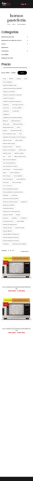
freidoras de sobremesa (9, 150)
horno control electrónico (9, 163)
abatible (18, 78)
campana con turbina (8, 98)
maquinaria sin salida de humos (11, 211)
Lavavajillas (4, 54)
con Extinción (15, 111)
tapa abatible (20, 221)
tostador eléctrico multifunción (11, 234)
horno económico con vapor (10, 166)
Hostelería (5, 195)
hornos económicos (8, 179)
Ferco (20, 133)
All (4, 78)
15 (13, 250)
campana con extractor (9, 91)
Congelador (6, 114)
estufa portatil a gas (8, 127)
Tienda (13, 24)
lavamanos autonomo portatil (10, 198)
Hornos (3, 44)
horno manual (6, 169)
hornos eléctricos (20, 179)
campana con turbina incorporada (12, 101)
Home (8, 24)
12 (10, 250)
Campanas (5, 51)
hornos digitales (18, 176)
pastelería (14, 218)
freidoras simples (19, 153)
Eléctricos (5, 121)
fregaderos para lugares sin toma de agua (14, 137)
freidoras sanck (7, 153)
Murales (18, 214)
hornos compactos (15, 172)
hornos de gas (6, 176)
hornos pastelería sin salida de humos (13, 192)
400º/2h (11, 78)
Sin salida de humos (8, 221)
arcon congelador (7, 82)
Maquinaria (24, 202)
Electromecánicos (16, 121)
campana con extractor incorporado (12, 95)
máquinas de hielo (8, 214)
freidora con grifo (7, 140)
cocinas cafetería (17, 108)
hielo (9, 156)
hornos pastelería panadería (10, 189)
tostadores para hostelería (19, 244)
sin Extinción (23, 218)
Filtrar (22, 72)
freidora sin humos (8, 146)
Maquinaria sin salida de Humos (11, 40)
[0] (21, 4)
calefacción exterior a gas (9, 85)
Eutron (18, 127)
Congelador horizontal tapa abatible (12, 117)
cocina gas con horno (17, 104)
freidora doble (18, 140)
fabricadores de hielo (16, 130)
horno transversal (18, 169)
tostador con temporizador (10, 224)
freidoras (18, 146)
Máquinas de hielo (7, 58)
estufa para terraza (18, 124)
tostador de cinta (7, 227)
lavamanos (15, 195)
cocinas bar (6, 108)
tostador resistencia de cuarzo (11, 240)
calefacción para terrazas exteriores (12, 88)
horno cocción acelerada (9, 159)
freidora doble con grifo (9, 143)
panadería (5, 218)
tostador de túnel (19, 227)
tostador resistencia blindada (11, 237)
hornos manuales (16, 182)
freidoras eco (22, 150)
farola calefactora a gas (9, 133)
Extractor (5, 130)
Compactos (6, 111)
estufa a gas (6, 124)
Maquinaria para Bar (7, 37)
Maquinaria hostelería (8, 205)
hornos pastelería (7, 185)
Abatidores (4, 47)
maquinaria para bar (8, 208)
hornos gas (6, 182)
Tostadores (6, 244)
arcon (25, 78)
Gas (4, 156)
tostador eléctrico (7, 231)
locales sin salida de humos (10, 202)
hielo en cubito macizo (20, 156)
